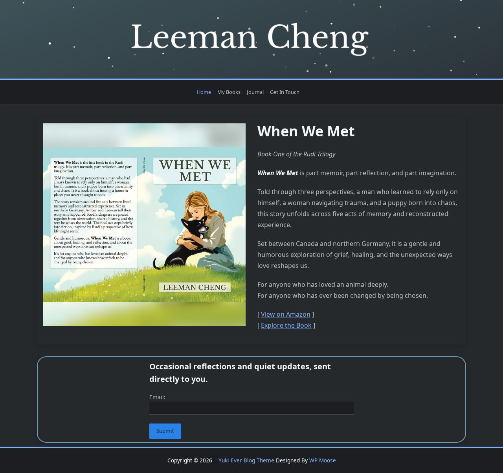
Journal (255, 91)
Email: (157, 397)
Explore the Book (286, 325)
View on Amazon (285, 314)
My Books (228, 91)
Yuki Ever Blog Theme (246, 460)
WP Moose (322, 460)
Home (204, 91)
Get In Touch (284, 91)
